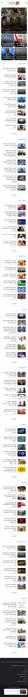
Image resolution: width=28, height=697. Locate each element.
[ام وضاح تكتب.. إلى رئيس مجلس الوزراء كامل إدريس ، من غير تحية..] (21, 243)
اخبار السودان (22, 64)
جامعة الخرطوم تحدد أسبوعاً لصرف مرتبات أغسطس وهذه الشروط (10, 346)
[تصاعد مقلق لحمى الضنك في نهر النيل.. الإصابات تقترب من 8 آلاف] (21, 645)
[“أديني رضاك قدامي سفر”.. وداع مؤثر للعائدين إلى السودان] (21, 497)
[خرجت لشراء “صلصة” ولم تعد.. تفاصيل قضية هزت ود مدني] (21, 563)
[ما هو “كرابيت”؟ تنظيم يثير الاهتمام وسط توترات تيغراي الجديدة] (21, 374)
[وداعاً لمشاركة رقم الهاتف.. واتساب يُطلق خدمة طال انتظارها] (21, 439)
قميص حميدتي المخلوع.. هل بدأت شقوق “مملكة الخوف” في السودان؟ (10, 170)
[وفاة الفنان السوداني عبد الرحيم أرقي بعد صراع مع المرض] (21, 528)
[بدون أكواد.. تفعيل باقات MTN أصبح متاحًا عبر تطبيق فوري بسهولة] (21, 461)
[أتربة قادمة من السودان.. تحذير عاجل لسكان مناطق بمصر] (21, 411)
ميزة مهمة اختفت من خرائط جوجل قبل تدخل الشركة (10, 431)
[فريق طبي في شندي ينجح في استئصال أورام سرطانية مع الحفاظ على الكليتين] (21, 613)
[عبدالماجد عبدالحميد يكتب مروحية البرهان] (21, 222)
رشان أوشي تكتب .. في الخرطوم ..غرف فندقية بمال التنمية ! (9, 228)
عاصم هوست (4, 689)
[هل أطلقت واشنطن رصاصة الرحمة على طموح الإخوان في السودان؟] (21, 162)
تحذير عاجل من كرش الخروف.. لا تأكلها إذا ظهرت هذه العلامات (9, 630)
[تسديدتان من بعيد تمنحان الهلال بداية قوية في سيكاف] (21, 283)
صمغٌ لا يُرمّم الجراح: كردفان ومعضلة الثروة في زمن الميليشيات (9, 187)
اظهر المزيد (14, 303)
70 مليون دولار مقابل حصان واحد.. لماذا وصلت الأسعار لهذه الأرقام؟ (9, 489)
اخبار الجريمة (22, 541)
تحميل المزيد (14, 133)
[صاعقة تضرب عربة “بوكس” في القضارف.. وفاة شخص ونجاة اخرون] (20, 53)
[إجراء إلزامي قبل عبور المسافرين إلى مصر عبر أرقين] (21, 113)
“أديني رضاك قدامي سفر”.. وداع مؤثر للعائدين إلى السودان (9, 496)
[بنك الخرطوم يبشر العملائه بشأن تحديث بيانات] (21, 322)
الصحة (24, 598)
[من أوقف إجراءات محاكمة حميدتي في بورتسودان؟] (21, 146)
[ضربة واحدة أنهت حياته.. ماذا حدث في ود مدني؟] (21, 586)
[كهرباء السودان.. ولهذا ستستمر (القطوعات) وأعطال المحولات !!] (21, 214)
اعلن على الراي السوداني (22, 681)
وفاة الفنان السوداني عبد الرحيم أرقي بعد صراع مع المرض (10, 528)
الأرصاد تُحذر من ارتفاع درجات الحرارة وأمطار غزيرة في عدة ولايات (7, 45)
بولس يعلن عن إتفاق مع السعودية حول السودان (21, 45)
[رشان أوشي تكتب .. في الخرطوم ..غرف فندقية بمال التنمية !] (21, 228)
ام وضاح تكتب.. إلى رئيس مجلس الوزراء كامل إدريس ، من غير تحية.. (9, 243)
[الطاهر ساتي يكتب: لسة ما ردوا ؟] (21, 236)
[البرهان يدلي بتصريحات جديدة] (21, 127)
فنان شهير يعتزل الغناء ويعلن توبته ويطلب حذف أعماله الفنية (10, 520)
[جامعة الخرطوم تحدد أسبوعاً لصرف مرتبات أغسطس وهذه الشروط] (21, 347)
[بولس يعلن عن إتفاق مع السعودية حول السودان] (20, 40)
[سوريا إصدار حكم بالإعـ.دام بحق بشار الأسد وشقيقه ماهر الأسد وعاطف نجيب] (21, 382)
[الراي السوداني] (14, 3)
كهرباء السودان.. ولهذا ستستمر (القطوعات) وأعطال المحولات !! (10, 213)
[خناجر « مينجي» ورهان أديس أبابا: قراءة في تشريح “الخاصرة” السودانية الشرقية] (21, 178)
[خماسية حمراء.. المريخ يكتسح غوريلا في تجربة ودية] (21, 276)
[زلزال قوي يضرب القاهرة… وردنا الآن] (21, 397)
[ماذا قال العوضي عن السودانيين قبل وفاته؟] (21, 638)
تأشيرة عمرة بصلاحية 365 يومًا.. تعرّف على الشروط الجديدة (10, 512)
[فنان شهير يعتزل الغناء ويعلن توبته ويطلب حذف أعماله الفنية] (21, 521)
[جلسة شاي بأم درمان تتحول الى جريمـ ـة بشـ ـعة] (14, 21)
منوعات (23, 482)
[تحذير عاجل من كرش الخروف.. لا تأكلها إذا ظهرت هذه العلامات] (21, 630)
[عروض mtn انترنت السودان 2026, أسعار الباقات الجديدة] (21, 447)
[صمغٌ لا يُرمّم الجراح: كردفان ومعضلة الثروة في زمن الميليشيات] (21, 188)
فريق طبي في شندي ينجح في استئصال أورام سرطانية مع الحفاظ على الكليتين (9, 612)
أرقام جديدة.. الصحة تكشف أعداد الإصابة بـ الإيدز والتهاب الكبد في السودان (9, 604)
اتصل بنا (25, 679)
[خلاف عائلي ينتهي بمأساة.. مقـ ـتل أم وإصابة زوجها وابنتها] (21, 579)
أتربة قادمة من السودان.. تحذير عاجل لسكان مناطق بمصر (10, 411)
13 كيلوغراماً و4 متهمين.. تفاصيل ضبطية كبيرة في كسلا (10, 570)
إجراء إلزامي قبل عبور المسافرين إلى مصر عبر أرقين (10, 112)
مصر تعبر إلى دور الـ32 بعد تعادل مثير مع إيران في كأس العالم (9, 296)
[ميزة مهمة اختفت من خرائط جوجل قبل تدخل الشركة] (21, 431)
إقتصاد (24, 309)
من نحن (25, 669)
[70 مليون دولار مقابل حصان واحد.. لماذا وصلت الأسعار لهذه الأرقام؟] (21, 489)
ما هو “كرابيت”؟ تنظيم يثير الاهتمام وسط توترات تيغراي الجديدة (9, 374)
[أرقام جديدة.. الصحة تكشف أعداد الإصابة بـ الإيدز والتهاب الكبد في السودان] (21, 605)
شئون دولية (22, 367)
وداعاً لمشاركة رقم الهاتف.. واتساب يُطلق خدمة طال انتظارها (9, 438)
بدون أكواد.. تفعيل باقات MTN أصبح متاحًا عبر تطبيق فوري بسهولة (9, 461)
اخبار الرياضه (22, 256)
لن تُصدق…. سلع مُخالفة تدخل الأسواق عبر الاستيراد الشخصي (9, 338)
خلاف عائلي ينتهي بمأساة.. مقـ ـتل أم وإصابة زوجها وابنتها (9, 578)
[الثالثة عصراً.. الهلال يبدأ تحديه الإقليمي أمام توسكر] (21, 289)
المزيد (3, 63)
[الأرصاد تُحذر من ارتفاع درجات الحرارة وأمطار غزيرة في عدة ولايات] (7, 40)
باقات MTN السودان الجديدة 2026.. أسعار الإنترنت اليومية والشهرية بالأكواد (9, 469)
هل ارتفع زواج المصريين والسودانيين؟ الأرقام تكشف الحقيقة (9, 504)
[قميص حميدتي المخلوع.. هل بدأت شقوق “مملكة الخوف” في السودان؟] (21, 170)
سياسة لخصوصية (23, 676)
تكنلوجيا (23, 424)
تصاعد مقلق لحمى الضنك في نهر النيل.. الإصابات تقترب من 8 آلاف (9, 645)
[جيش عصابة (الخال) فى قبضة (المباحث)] (21, 207)
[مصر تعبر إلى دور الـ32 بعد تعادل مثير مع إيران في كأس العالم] (21, 296)
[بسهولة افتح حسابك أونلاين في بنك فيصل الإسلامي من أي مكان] (21, 355)
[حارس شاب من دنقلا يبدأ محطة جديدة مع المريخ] (21, 263)
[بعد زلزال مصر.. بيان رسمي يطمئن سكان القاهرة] (21, 390)
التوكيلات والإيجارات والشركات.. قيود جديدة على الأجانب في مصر (9, 403)
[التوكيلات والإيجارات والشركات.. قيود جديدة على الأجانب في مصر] (21, 403)
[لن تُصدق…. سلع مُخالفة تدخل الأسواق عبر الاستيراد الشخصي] (21, 339)
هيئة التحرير (24, 672)
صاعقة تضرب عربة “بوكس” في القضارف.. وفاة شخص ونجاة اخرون (9, 91)
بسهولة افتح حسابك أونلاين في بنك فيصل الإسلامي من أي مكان (11, 354)
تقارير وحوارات (22, 139)
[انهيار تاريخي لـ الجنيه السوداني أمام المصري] (21, 121)
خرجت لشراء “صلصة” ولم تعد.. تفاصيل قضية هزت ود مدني (9, 562)
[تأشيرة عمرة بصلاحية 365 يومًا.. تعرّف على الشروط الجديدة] (21, 513)
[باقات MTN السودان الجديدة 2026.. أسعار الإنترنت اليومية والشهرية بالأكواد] (21, 469)
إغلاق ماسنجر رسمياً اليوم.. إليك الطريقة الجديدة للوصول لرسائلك (9, 453)
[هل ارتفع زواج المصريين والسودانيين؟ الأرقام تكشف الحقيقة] (21, 505)
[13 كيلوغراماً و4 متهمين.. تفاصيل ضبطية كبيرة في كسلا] (21, 571)
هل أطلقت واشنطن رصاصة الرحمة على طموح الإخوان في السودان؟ (9, 162)
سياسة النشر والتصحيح (22, 674)
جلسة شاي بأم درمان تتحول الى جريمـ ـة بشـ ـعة (14, 32)
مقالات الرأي (22, 200)
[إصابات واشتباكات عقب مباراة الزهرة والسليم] (21, 269)
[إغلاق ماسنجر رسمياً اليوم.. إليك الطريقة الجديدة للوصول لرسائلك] (21, 454)
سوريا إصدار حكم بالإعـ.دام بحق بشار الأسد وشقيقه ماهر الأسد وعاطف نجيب (10, 382)
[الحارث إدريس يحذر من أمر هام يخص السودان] (7, 53)
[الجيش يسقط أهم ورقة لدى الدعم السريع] (21, 106)
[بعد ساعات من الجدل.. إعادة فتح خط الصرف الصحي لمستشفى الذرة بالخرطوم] (21, 621)
